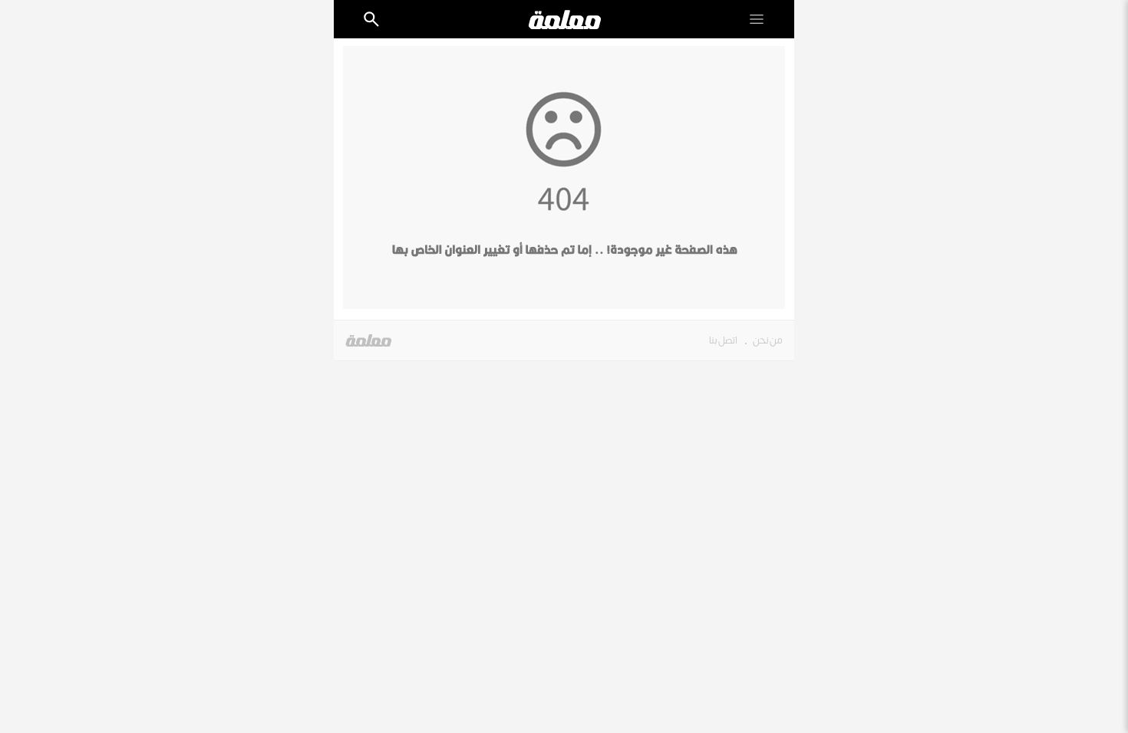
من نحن (768, 340)
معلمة (368, 340)
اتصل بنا (723, 340)
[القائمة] (756, 19)
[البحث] (371, 19)
